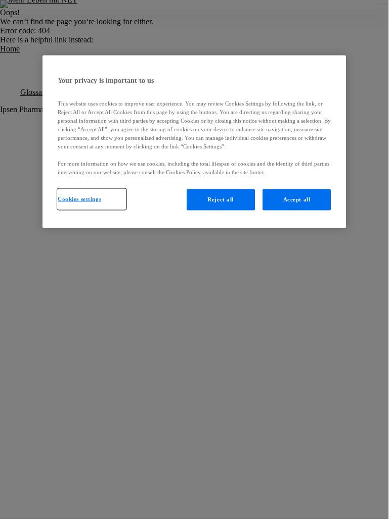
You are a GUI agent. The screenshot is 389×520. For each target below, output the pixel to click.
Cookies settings (79, 199)
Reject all (220, 199)
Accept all (297, 199)
